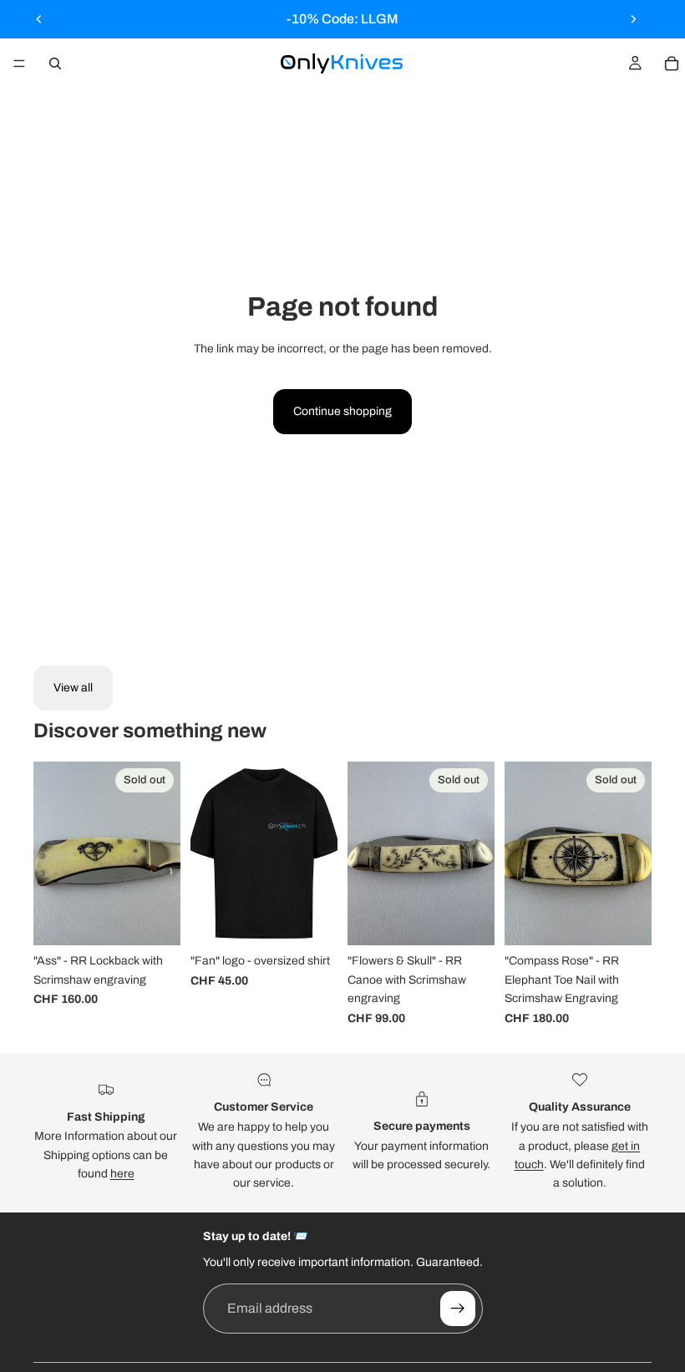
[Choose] (312, 920)
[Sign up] (457, 1308)
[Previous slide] (39, 19)
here (122, 1173)
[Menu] (19, 63)
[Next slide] (633, 19)
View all (73, 687)
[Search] (55, 63)
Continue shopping (342, 411)
